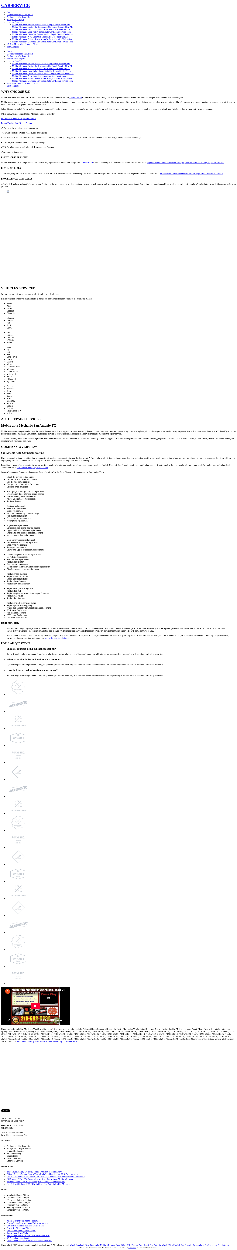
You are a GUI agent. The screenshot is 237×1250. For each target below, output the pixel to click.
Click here (132, 1248)
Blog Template (13, 46)
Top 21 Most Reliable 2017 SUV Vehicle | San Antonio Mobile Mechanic (38, 1184)
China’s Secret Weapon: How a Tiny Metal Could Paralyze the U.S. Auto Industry (42, 1174)
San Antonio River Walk (17, 1233)
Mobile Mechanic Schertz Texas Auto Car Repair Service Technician (42, 39)
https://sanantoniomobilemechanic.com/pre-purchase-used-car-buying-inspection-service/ (185, 162)
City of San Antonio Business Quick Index (25, 1226)
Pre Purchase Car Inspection (19, 17)
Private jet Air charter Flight (19, 1228)
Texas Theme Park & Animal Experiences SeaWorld (29, 1240)
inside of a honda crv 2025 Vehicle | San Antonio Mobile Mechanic (36, 1181)
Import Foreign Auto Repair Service (16, 123)
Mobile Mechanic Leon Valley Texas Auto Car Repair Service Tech (41, 32)
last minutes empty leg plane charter (32, 467)
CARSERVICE (15, 5)
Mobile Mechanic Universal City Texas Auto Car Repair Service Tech (42, 42)
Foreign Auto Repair (15, 19)
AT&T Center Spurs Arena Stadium (22, 1221)
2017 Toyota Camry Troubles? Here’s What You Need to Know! (35, 1172)
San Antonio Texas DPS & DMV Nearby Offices (28, 1235)
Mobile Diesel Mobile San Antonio (177, 1245)
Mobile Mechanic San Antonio (20, 14)
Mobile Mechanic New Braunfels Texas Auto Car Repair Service (40, 37)
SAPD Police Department (18, 1238)
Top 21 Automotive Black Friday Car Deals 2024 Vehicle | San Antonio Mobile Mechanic (45, 1177)
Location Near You (15, 22)
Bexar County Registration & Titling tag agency (27, 1223)
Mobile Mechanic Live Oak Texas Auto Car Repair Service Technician (43, 34)
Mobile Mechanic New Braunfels (84, 1245)
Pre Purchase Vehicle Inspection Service (18, 118)
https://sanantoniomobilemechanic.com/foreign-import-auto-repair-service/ (191, 173)
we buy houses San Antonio (56, 638)
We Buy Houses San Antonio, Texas (22, 44)
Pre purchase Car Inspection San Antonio (211, 1245)
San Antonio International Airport (21, 1230)
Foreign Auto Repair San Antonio (146, 1245)
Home (9, 12)
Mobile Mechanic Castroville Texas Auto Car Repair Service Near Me (42, 27)
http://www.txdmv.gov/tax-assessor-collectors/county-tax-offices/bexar (47, 1041)
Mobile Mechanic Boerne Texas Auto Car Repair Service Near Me (41, 24)
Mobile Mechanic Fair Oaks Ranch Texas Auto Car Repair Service (41, 29)
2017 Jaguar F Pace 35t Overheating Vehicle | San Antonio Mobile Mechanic (40, 1179)
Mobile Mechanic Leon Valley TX (115, 1245)
